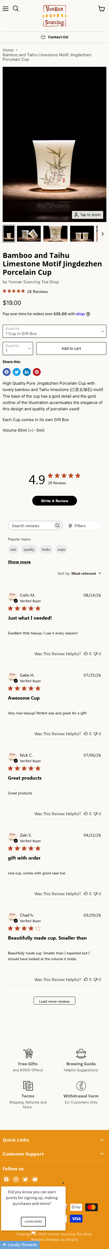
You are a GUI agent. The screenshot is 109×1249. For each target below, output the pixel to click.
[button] (39, 1245)
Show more (19, 561)
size (13, 549)
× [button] (63, 1182)
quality (29, 549)
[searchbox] (30, 525)
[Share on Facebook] (7, 372)
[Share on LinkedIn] (27, 372)
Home (8, 50)
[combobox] (79, 573)
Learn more (33, 1221)
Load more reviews (54, 1001)
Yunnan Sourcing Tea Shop (33, 281)
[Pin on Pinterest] (37, 372)
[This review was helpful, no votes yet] (86, 653)
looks (46, 549)
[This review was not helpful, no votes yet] (95, 653)
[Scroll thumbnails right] (101, 234)
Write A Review (54, 500)
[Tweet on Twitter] (17, 372)
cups (61, 549)
